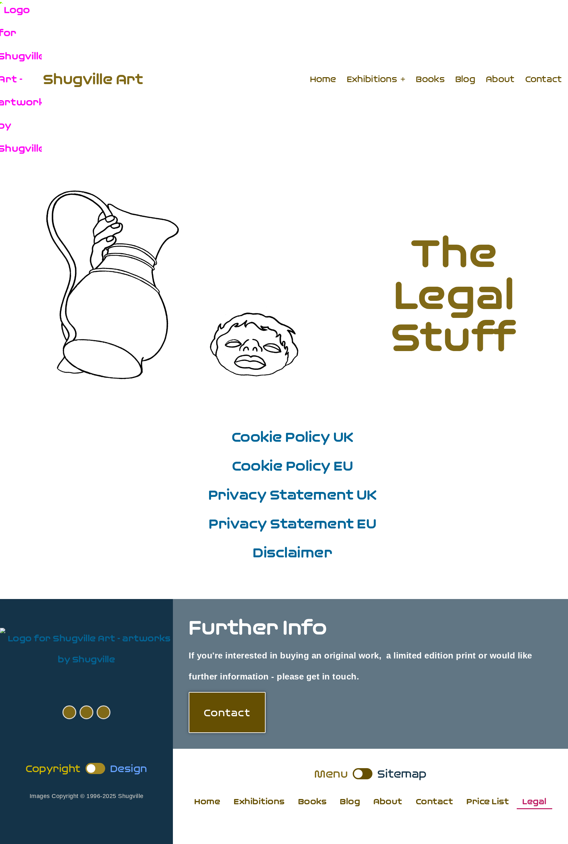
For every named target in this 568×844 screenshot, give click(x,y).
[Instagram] (103, 712)
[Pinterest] (86, 712)
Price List (487, 801)
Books (430, 79)
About (500, 79)
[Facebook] (69, 712)
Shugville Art (93, 79)
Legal (534, 801)
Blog (465, 79)
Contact (543, 79)
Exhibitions (372, 79)
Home (323, 79)
